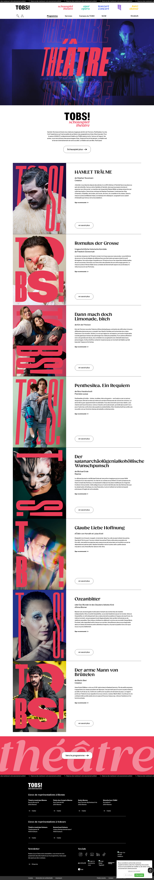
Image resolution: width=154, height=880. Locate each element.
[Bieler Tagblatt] (102, 863)
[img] (22, 7)
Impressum (58, 878)
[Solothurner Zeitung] (111, 863)
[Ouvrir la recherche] (18, 16)
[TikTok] (104, 854)
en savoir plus (84, 225)
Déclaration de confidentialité (44, 878)
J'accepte (139, 875)
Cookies (30, 878)
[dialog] (134, 869)
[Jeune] (119, 7)
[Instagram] (80, 854)
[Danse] (134, 7)
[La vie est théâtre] (122, 854)
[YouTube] (91, 854)
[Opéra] (85, 8)
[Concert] (103, 7)
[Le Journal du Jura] (92, 863)
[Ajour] (82, 863)
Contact (111, 878)
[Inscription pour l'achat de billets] (22, 16)
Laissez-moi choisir (134, 871)
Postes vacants (101, 878)
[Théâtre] (65, 7)
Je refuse (129, 875)
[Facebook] (86, 854)
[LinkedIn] (98, 854)
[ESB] (80, 869)
